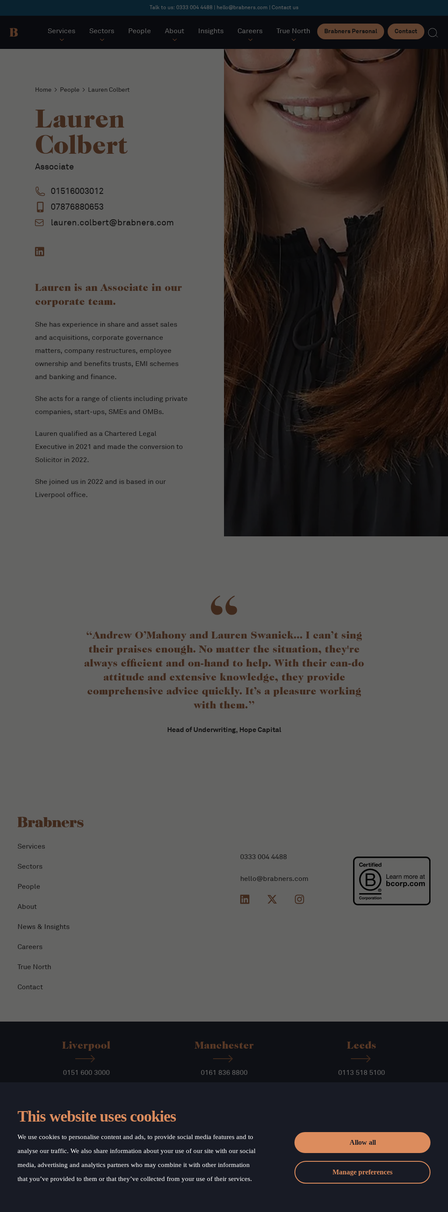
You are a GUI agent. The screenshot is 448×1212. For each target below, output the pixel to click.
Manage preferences (362, 1172)
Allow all (363, 1142)
